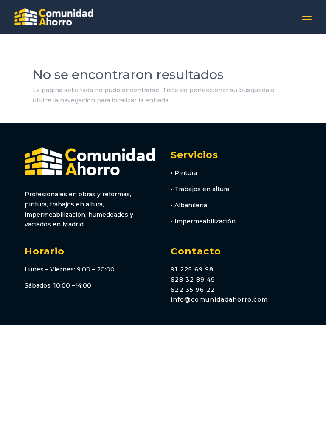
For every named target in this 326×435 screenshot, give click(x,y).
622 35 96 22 (193, 290)
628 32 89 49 (193, 279)
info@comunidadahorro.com (219, 299)
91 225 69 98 (192, 269)
